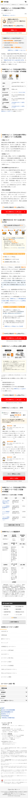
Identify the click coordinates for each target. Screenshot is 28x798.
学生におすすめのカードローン (9, 673)
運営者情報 (12, 791)
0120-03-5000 (22, 92)
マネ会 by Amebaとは (5, 791)
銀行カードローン (5, 639)
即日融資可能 (7, 606)
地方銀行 (3, 696)
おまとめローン (5, 654)
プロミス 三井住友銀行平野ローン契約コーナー (5, 502)
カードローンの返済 (6, 661)
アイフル (4, 725)
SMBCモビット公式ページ (7, 111)
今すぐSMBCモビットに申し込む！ (14, 211)
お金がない (16, 731)
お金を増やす (15, 730)
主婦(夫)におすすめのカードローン (9, 742)
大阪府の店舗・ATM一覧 (14, 525)
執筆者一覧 (21, 791)
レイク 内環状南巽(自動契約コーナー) (5, 507)
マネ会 (1, 4)
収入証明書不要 (19, 606)
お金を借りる (4, 631)
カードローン (7, 4)
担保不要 (6, 609)
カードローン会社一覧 (6, 722)
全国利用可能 (7, 612)
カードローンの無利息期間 (7, 735)
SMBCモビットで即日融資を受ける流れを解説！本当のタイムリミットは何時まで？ (13, 300)
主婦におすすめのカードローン (9, 669)
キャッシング (4, 642)
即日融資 (11, 737)
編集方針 (25, 791)
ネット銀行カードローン (7, 700)
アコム (8, 725)
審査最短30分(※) (20, 612)
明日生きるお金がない (6, 730)
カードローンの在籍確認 (7, 665)
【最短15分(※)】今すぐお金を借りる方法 (13, 60)
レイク (16, 725)
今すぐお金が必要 (17, 729)
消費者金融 (4, 635)
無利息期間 (18, 609)
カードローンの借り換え (7, 658)
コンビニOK (19, 614)
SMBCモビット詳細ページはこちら (17, 50)
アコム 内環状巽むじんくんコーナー (5, 513)
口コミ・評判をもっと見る (14, 474)
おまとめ (6, 614)
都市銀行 (3, 692)
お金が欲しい (5, 731)
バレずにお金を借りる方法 (7, 729)
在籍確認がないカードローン (8, 646)
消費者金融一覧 (5, 724)
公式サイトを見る (14, 478)
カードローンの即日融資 (7, 650)
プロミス (12, 725)
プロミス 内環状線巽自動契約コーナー (5, 519)
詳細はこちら (14, 30)
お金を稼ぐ (11, 731)
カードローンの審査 (6, 677)
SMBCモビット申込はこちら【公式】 (13, 326)
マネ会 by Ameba (8, 759)
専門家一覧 (16, 791)
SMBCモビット (15, 4)
